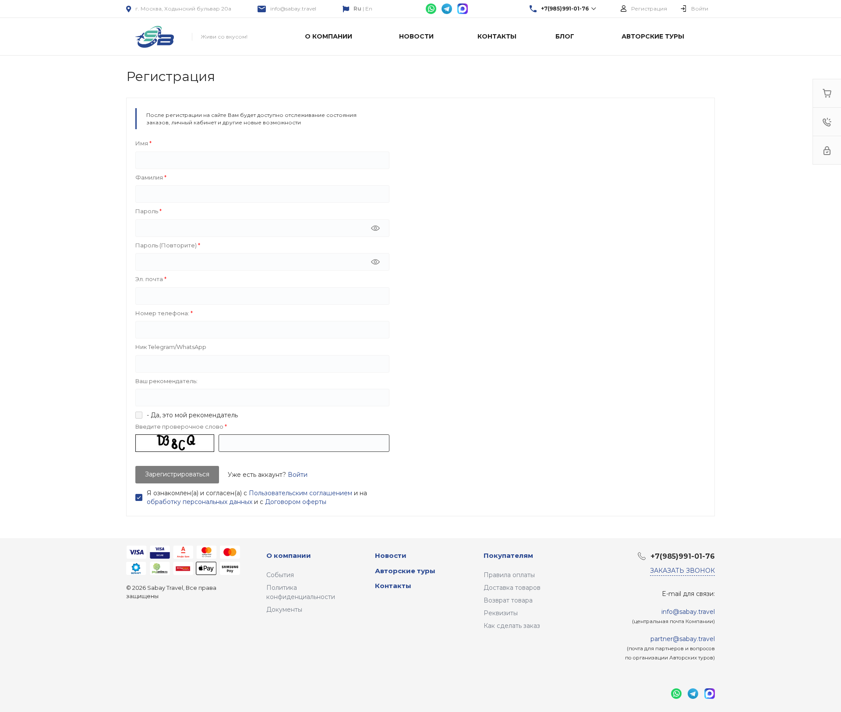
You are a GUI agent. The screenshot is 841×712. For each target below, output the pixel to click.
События (280, 575)
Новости (390, 555)
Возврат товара (508, 600)
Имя (142, 143)
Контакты (393, 586)
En (368, 8)
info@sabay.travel (293, 8)
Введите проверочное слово (180, 426)
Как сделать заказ (512, 626)
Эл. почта (149, 278)
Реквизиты (501, 613)
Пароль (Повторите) (166, 245)
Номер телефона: (163, 313)
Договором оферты (295, 502)
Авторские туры (405, 571)
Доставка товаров (512, 588)
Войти (297, 475)
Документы (284, 609)
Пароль (147, 211)
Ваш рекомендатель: (166, 380)
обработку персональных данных (199, 502)
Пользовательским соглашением (300, 493)
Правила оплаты (509, 575)
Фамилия (149, 177)
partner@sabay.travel (682, 639)
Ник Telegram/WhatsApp (170, 346)
